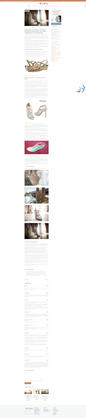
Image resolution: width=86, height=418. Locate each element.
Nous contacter (35, 412)
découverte (56, 49)
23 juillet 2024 (43, 390)
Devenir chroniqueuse (36, 411)
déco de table (52, 49)
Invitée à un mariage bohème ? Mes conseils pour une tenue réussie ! (28, 396)
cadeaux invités (59, 42)
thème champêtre (53, 60)
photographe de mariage (57, 55)
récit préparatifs (57, 58)
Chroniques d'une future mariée (38, 27)
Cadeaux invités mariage (55, 410)
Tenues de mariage (44, 27)
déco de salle (56, 48)
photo (26, 186)
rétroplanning (52, 59)
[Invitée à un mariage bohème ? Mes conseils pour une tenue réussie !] (28, 391)
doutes (53, 48)
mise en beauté (59, 53)
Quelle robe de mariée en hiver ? (54, 38)
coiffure (52, 45)
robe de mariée (53, 58)
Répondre (47, 319)
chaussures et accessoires (54, 43)
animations (52, 42)
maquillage (59, 52)
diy (51, 48)
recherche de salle (53, 57)
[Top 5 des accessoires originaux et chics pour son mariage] (45, 391)
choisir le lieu (52, 44)
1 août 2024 (34, 390)
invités (56, 52)
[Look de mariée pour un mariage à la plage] (36, 391)
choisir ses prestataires (58, 44)
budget (55, 42)
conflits (54, 45)
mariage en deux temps (54, 53)
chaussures (42, 37)
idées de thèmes (53, 52)
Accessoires (32, 27)
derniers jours (58, 47)
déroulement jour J (53, 50)
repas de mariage (58, 57)
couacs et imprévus (58, 45)
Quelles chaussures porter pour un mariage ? (55, 37)
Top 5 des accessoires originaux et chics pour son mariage (44, 396)
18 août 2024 (26, 390)
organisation (52, 54)
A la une (30, 27)
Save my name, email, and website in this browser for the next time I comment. (33, 380)
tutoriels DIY (57, 60)
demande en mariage (53, 47)
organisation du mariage (58, 54)
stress (56, 59)
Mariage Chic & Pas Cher (46, 410)
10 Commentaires (27, 28)
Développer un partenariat (37, 410)
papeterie (52, 55)
